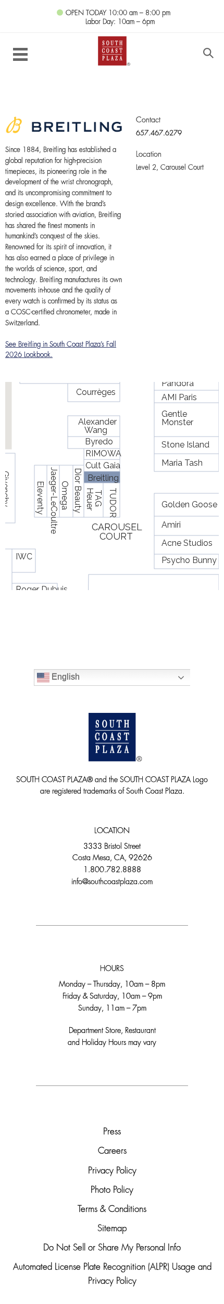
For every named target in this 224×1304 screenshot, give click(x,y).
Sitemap (112, 1228)
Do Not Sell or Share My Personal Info (112, 1248)
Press (112, 1132)
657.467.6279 (159, 133)
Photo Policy (112, 1190)
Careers (112, 1151)
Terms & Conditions (112, 1209)
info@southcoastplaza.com (112, 882)
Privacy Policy (112, 1171)
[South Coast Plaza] (112, 50)
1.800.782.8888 (112, 870)
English (64, 676)
